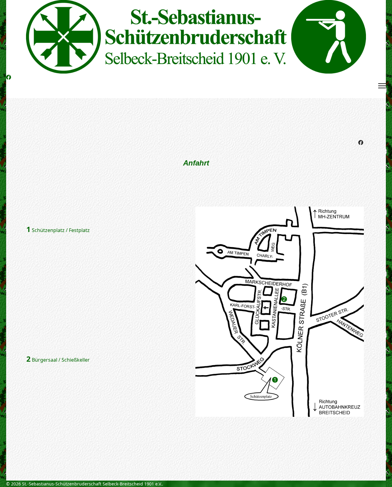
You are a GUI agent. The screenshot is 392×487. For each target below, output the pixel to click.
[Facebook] (8, 77)
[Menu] (382, 86)
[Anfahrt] (280, 312)
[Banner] (196, 37)
